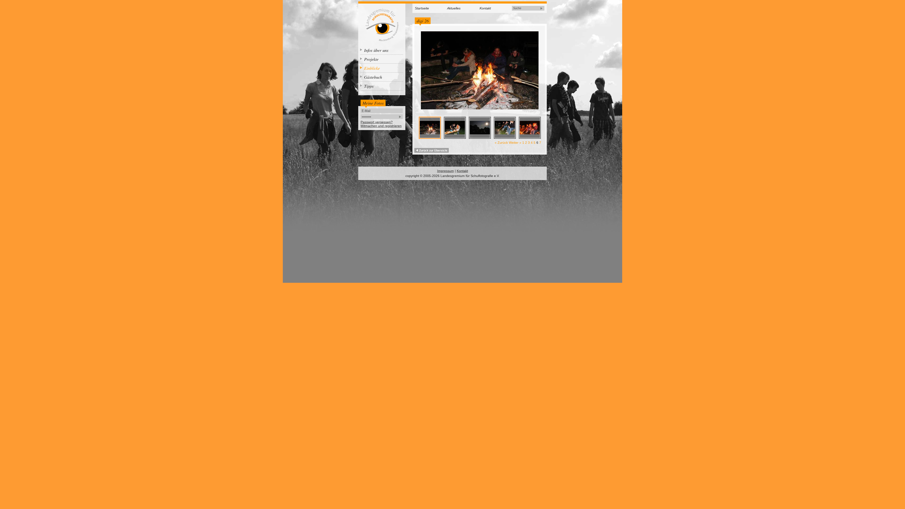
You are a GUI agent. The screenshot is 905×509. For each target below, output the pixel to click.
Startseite (422, 8)
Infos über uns (376, 50)
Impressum (445, 171)
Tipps (369, 86)
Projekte (371, 59)
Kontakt (485, 8)
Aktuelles (454, 8)
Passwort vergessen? (377, 122)
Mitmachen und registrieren (381, 126)
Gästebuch (373, 77)
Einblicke (372, 68)
